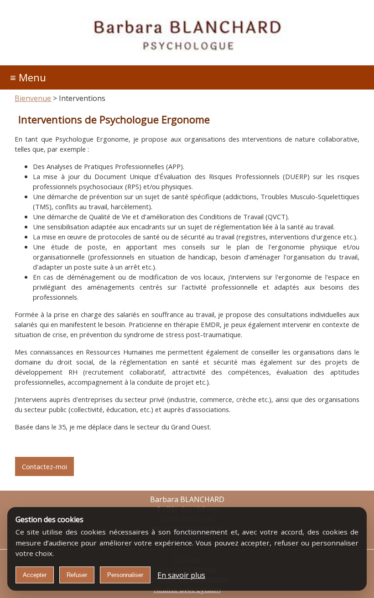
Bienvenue (33, 98)
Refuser (77, 575)
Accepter (35, 575)
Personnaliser (125, 575)
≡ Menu (28, 77)
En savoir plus (181, 575)
